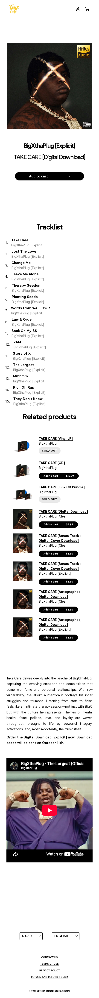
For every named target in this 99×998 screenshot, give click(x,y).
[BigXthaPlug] (14, 9)
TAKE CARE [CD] (52, 463)
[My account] (78, 9)
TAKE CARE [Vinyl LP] (56, 439)
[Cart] (87, 9)
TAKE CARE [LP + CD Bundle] (62, 487)
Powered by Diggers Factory (49, 991)
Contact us (49, 957)
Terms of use (49, 963)
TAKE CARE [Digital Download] (63, 511)
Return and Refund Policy (49, 977)
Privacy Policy (49, 970)
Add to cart (49, 176)
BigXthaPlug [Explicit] (49, 145)
